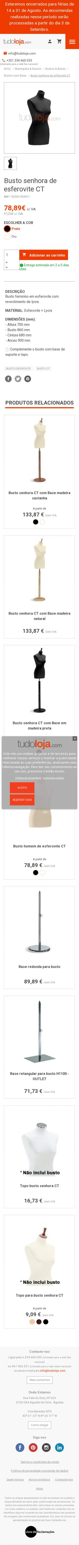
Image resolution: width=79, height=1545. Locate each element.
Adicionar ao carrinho (43, 255)
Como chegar (39, 1425)
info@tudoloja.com (22, 53)
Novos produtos (39, 1479)
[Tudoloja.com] (17, 41)
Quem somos (15, 1479)
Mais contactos (40, 1380)
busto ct (43, 368)
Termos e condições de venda (39, 1462)
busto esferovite (18, 368)
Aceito (22, 788)
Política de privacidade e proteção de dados (39, 1470)
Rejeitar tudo (22, 800)
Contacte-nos (64, 1479)
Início (39, 1488)
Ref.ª (7, 196)
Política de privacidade (28, 777)
